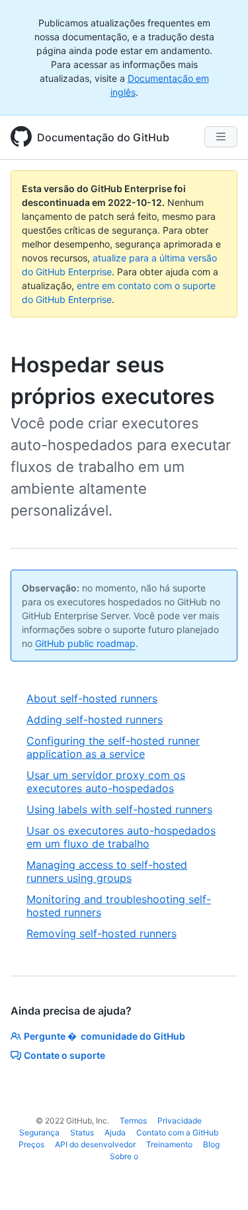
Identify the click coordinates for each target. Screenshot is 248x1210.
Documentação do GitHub (103, 137)
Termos (133, 1121)
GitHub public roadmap (85, 643)
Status (82, 1132)
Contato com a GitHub (177, 1132)
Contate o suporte (64, 1055)
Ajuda (115, 1132)
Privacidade (179, 1121)
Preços (31, 1144)
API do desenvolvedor (95, 1144)
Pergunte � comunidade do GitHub (104, 1036)
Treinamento (169, 1144)
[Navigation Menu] (220, 136)
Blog (211, 1144)
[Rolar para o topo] (219, 1181)
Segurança (39, 1132)
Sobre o (124, 1156)
